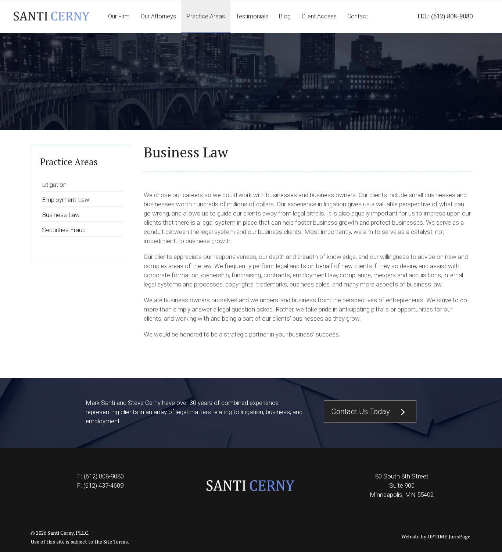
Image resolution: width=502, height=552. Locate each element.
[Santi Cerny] (51, 16)
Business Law (61, 214)
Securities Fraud (64, 230)
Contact (357, 16)
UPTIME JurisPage (448, 536)
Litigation (54, 184)
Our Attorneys (158, 16)
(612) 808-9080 (452, 16)
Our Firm (119, 16)
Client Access (319, 16)
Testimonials (252, 16)
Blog (285, 16)
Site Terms (115, 541)
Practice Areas (206, 16)
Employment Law (65, 199)
